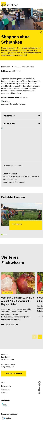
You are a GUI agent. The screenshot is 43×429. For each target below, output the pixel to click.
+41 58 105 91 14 (10, 179)
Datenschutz (6, 386)
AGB (3, 383)
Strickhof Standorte (14, 373)
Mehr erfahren (12, 324)
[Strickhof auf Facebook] (39, 387)
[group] (21, 216)
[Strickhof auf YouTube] (39, 393)
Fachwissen (5, 67)
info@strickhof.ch (7, 367)
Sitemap (4, 393)
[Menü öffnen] (39, 4)
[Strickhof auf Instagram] (39, 382)
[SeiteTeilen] (41, 32)
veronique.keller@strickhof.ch (14, 182)
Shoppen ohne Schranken (24, 67)
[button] (2, 234)
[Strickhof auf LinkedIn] (39, 390)
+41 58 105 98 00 (8, 364)
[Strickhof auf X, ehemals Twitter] (39, 385)
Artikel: (14, 97)
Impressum (5, 389)
